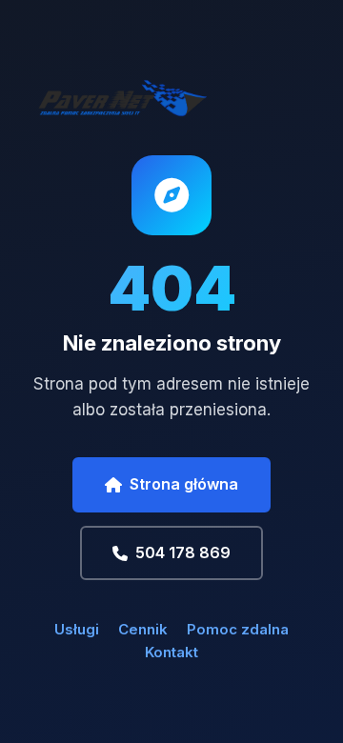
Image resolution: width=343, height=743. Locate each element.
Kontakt (171, 652)
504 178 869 (183, 552)
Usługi (76, 629)
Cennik (143, 629)
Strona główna (184, 483)
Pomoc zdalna (238, 629)
